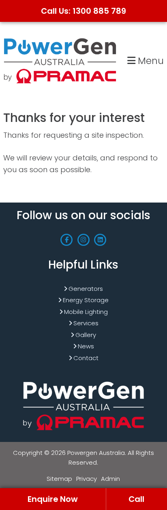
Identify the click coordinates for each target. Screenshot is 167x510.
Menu (149, 60)
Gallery (85, 335)
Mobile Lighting (86, 311)
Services (85, 323)
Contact (85, 358)
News (86, 346)
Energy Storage (86, 300)
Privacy (86, 478)
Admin (110, 478)
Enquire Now (53, 499)
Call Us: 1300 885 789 (83, 11)
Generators (86, 288)
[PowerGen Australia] (60, 39)
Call (136, 499)
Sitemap (59, 478)
